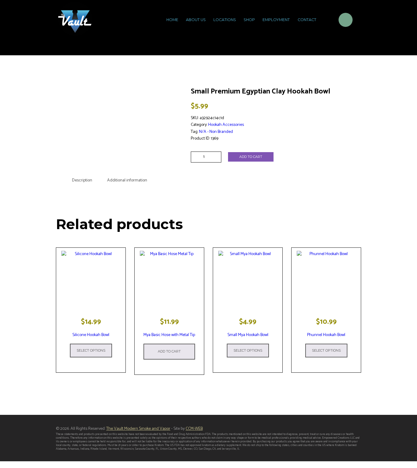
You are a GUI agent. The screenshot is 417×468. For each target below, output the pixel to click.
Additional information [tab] (127, 180)
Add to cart (250, 157)
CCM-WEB (194, 428)
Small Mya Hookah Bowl (247, 334)
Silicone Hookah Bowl (90, 334)
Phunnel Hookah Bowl (326, 334)
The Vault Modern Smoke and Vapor (138, 428)
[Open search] (326, 21)
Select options (91, 350)
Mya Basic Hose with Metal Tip (169, 334)
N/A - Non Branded (216, 131)
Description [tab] (82, 180)
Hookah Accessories (226, 124)
